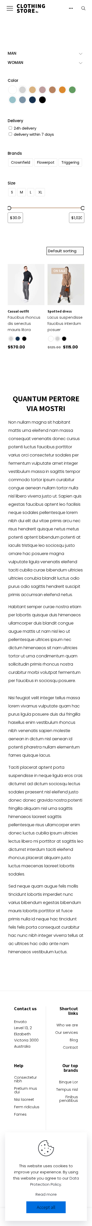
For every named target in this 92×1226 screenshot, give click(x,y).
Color (13, 80)
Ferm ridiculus (26, 1107)
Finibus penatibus (68, 1099)
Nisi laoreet (24, 1100)
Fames (20, 1115)
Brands (15, 153)
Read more (46, 1194)
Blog (74, 1040)
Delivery (15, 120)
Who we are (67, 1025)
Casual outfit (18, 311)
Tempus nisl (67, 1090)
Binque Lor (68, 1082)
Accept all (46, 1207)
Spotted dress (60, 311)
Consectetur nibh (25, 1080)
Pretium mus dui (25, 1091)
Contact (70, 1048)
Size (11, 183)
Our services (66, 1033)
